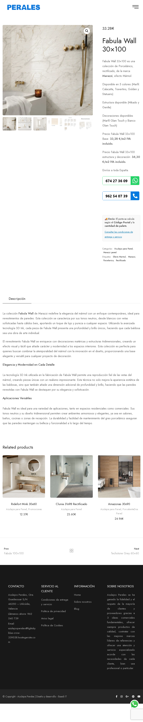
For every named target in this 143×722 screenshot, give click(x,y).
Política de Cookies (52, 625)
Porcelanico (108, 260)
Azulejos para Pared (123, 248)
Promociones (35, 509)
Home (77, 595)
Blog (76, 609)
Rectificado (121, 260)
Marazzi (131, 256)
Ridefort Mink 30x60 (24, 504)
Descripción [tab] (17, 298)
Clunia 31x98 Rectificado (71, 504)
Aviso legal (47, 618)
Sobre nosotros (83, 602)
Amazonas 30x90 (119, 504)
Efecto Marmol (119, 256)
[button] (87, 31)
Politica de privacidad (53, 611)
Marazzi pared (109, 252)
